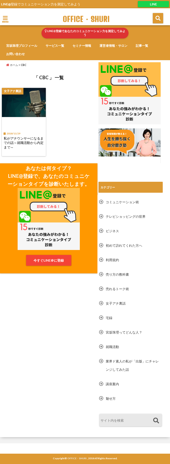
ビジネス (112, 231)
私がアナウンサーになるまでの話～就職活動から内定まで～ (24, 142)
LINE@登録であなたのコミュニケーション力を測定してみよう (86, 32)
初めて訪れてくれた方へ (124, 245)
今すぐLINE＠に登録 (49, 260)
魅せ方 (111, 398)
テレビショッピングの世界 (126, 216)
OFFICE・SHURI (86, 19)
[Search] (156, 420)
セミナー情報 (82, 45)
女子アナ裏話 (116, 303)
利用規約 (112, 260)
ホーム (13, 65)
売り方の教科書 (117, 274)
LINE (153, 4)
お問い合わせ (15, 54)
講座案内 (112, 384)
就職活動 (112, 347)
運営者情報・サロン (114, 45)
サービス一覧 (55, 45)
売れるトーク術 (117, 289)
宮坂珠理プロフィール (21, 45)
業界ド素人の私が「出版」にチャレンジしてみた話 (132, 365)
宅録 (109, 318)
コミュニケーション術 (122, 202)
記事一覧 (142, 45)
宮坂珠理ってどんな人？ (124, 332)
